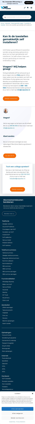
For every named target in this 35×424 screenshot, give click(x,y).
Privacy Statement (20, 421)
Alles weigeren (17, 413)
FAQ (18, 75)
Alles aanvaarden (17, 409)
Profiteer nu (29, 2)
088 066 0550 (14, 126)
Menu (31, 7)
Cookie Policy (12, 421)
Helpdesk (7, 23)
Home (2, 23)
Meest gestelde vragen (17, 23)
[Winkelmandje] (27, 8)
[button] (32, 393)
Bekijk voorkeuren (17, 418)
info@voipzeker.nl (23, 90)
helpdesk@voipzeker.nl (17, 178)
